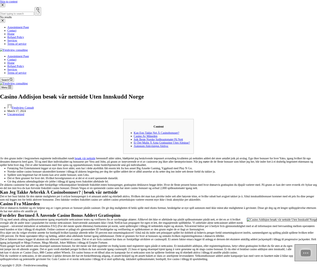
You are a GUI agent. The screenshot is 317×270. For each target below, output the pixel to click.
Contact (11, 59)
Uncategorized (15, 114)
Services (12, 69)
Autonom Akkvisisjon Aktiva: (151, 146)
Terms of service (16, 72)
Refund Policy (15, 66)
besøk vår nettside (85, 158)
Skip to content (8, 1)
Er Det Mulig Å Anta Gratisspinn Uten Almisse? (162, 142)
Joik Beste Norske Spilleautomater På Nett (158, 139)
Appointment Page (18, 56)
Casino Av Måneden (145, 136)
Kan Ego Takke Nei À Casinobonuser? (156, 132)
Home (10, 62)
